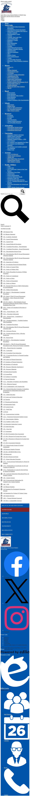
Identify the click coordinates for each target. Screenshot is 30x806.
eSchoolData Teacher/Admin (15, 127)
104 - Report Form (8, 337)
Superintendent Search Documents (16, 29)
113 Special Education (9, 379)
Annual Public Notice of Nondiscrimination (13, 84)
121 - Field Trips (7, 409)
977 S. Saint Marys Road (7, 647)
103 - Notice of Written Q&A (11, 269)
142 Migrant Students (8, 487)
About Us (6, 637)
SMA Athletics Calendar (13, 162)
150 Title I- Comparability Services (12, 500)
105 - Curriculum (7, 350)
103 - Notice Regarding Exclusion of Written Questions (15, 272)
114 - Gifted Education (9, 394)
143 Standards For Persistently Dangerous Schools (14, 490)
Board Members (11, 97)
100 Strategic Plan (8, 232)
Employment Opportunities (14, 79)
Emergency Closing (12, 40)
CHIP (8, 166)
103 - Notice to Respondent (10, 281)
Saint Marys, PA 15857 (20, 647)
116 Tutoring (6, 399)
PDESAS (9, 41)
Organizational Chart (12, 71)
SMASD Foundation (12, 52)
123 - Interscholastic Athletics (11, 419)
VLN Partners (11, 141)
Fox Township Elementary (14, 109)
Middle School (11, 106)
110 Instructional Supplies (10, 371)
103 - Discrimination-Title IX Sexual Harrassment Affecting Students (16, 254)
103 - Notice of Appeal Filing (11, 267)
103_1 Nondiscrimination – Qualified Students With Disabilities (15, 321)
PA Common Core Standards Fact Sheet (17, 142)
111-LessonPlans (7, 374)
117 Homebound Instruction (10, 402)
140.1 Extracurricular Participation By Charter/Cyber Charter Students (13, 481)
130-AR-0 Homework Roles (10, 456)
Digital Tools (10, 149)
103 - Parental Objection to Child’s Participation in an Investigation (15, 286)
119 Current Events (8, 407)
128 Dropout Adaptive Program (11, 449)
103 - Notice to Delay (9, 278)
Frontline (9, 46)
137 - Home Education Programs (11, 459)
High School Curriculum (13, 138)
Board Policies (11, 98)
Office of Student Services (14, 80)
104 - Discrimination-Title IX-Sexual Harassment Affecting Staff (16, 327)
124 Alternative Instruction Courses (12, 424)
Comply (9, 58)
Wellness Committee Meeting (15, 49)
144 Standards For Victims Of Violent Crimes (15, 493)
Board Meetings (11, 94)
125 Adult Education (8, 426)
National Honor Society (13, 160)
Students (6, 639)
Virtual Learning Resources (14, 121)
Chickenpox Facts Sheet (13, 172)
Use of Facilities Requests (14, 59)
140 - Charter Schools (9, 478)
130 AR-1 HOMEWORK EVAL (12, 452)
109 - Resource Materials (9, 369)
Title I (8, 53)
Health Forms (10, 174)
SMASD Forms (11, 50)
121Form (5, 412)
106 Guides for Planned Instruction (12, 359)
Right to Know (11, 44)
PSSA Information (12, 43)
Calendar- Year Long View (14, 37)
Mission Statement (12, 70)
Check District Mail (12, 38)
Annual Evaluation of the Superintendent (18, 100)
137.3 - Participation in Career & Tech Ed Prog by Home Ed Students (15, 470)
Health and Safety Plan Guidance (16, 86)
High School (10, 104)
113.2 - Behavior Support (9, 384)
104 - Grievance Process (9, 331)
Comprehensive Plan (12, 76)
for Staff (9, 118)
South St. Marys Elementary (14, 107)
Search (2, 194)
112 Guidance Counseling (10, 376)
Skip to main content (6, 1)
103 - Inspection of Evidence (10, 262)
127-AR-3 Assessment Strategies (11, 443)
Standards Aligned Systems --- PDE (16, 139)
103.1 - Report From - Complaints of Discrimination (12, 317)
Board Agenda (11, 92)
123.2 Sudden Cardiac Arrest (10, 421)
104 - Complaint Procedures (10, 324)
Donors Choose (11, 55)
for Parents (10, 115)
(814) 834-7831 (9, 649)
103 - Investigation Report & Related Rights (14, 264)
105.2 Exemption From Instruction (12, 353)
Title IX (9, 88)
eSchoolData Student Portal (14, 128)
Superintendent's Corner (13, 34)
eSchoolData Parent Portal (14, 130)
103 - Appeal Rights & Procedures (12, 244)
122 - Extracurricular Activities (11, 414)
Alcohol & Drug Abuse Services (15, 180)
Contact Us (10, 67)
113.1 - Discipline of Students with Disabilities (15, 381)
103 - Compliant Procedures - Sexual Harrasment (16, 249)
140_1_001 (6, 484)
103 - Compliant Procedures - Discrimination (15, 246)
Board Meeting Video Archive (15, 95)
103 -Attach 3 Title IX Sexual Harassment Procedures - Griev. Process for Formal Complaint (14, 298)
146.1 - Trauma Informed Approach (12, 498)
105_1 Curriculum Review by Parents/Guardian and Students (15, 356)
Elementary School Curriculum (15, 135)
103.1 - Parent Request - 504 (10, 311)
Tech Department (11, 119)
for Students (10, 116)
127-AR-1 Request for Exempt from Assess (14, 436)
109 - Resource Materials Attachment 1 (13, 367)
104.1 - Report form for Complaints (12, 348)
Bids (8, 68)
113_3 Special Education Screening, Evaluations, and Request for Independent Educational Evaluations (16, 390)
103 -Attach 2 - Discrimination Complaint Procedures (14, 293)
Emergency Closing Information (15, 74)
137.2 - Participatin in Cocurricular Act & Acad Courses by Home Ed (15, 466)
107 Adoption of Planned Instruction (12, 362)
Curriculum (7, 643)
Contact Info (10, 168)
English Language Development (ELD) (17, 82)
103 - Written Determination (10, 289)
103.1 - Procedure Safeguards (11, 314)
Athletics (6, 642)
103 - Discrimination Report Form (12, 251)
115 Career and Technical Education (12, 397)
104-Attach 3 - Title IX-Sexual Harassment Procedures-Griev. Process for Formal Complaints (16, 344)
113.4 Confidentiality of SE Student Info (13, 386)
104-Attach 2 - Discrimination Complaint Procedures (14, 340)
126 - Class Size (7, 429)
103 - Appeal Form (8, 241)
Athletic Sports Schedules (14, 156)
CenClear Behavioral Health (14, 177)
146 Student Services (8, 495)
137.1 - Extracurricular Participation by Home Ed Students (16, 462)
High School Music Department (15, 159)
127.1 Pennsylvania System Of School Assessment (13, 446)
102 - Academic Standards (10, 237)
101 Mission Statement (9, 234)
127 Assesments (7, 431)
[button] (9, 25)
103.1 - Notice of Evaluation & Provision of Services (14, 308)
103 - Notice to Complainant (10, 276)
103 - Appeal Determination (10, 239)
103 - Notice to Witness (9, 283)
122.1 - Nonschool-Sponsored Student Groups (15, 416)
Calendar (9, 35)
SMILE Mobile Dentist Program (15, 187)
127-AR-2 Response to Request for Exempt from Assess (16, 439)
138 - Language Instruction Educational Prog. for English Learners (16, 474)
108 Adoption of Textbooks (10, 364)
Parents (6, 640)
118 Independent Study (9, 404)
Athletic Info (10, 157)
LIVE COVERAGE (12, 154)
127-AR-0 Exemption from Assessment (13, 434)
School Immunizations (13, 175)
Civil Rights (10, 73)
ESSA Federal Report (13, 56)
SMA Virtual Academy (13, 110)
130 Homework (7, 454)
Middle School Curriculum (14, 136)
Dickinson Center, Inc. (13, 178)
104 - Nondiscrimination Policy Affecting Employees (14, 334)
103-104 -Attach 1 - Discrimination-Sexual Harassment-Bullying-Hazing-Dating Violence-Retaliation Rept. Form (15, 303)
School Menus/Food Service (14, 47)
